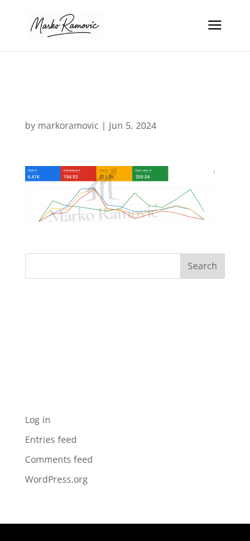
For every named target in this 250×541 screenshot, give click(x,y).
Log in (38, 419)
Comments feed (59, 459)
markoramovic (68, 125)
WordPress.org (56, 479)
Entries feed (51, 439)
